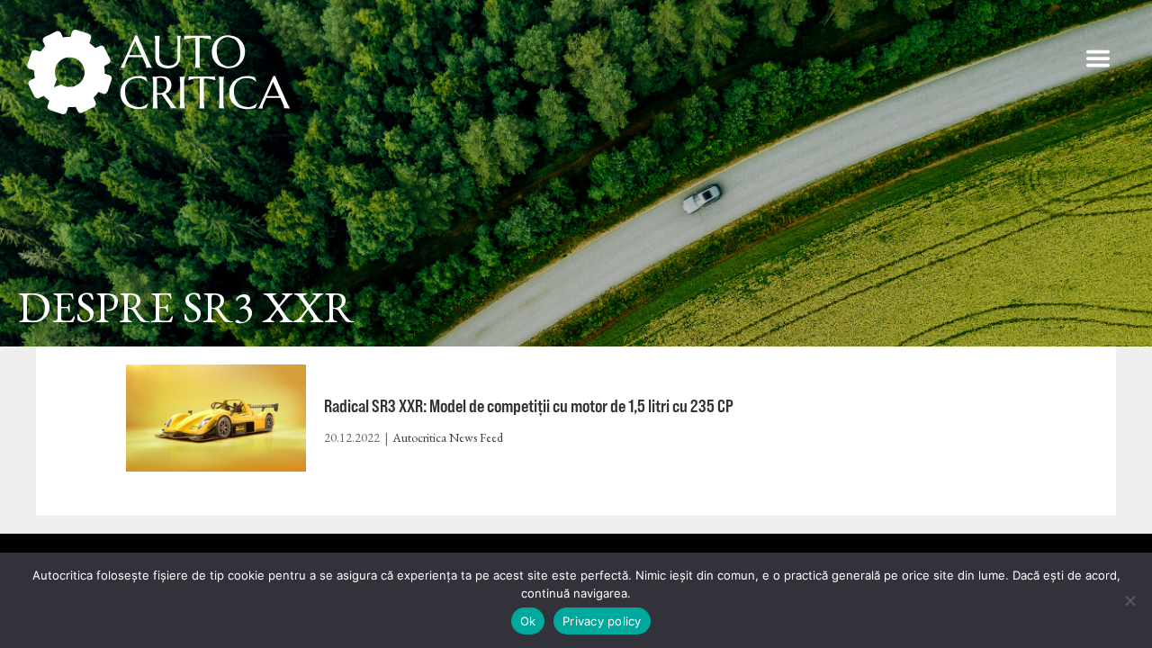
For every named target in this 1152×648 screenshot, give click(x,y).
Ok (528, 621)
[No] (1129, 600)
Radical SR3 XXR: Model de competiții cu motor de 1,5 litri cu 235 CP (529, 405)
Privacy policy (602, 621)
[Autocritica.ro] (159, 72)
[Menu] (1098, 59)
